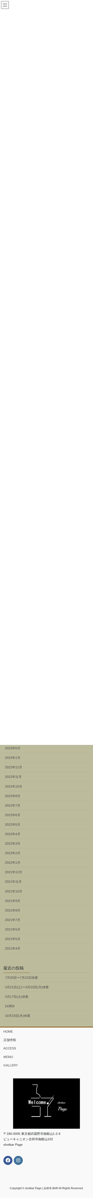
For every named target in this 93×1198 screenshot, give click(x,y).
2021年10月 (13, 891)
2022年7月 (12, 805)
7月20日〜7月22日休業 (21, 977)
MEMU (8, 1057)
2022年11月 (13, 777)
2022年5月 (12, 824)
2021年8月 (12, 910)
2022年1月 (12, 862)
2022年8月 (12, 796)
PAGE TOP (86, 1158)
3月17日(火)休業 (16, 996)
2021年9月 (12, 901)
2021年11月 (13, 881)
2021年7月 (12, 920)
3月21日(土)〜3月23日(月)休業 (27, 987)
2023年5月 (12, 748)
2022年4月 (12, 834)
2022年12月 (13, 767)
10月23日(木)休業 (17, 1015)
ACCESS (9, 1048)
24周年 (10, 1006)
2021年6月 (12, 929)
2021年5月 (12, 939)
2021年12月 (13, 872)
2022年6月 (12, 815)
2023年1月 (12, 757)
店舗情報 (9, 1040)
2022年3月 (12, 843)
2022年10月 (13, 786)
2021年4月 (12, 948)
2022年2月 (12, 853)
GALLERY (10, 1065)
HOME (8, 1031)
